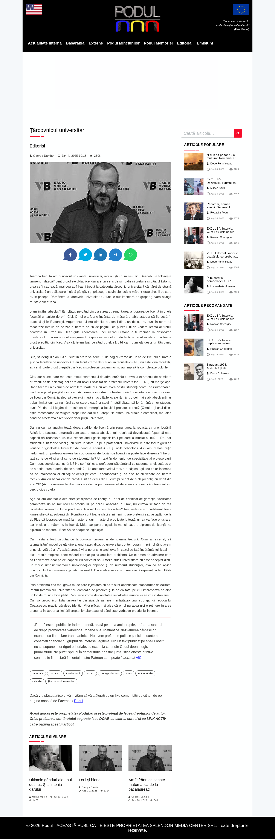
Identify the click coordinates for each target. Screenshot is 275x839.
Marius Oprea (39, 797)
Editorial (184, 43)
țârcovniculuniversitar (61, 681)
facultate (37, 673)
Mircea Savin (218, 188)
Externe (96, 43)
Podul (78, 701)
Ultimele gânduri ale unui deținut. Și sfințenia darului (50, 784)
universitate (145, 673)
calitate (36, 681)
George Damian (43, 155)
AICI (139, 658)
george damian (110, 673)
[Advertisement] (137, 88)
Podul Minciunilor (123, 43)
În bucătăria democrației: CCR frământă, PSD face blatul (220, 282)
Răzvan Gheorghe (221, 237)
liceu (128, 673)
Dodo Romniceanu (221, 163)
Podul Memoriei (158, 43)
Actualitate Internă (45, 43)
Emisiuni (205, 43)
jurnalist (55, 673)
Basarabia (75, 43)
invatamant (73, 673)
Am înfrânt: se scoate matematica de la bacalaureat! (146, 784)
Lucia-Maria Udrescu (222, 286)
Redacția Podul (219, 212)
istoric (90, 673)
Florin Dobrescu (219, 373)
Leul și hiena (90, 780)
